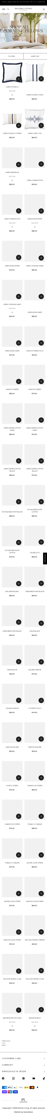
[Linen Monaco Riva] (34, 72)
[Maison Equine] (12, 732)
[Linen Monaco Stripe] (12, 119)
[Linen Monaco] (12, 72)
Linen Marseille (12, 172)
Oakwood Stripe (34, 786)
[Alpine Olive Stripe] (34, 848)
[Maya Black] (34, 616)
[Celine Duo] (34, 536)
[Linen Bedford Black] (34, 577)
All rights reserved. (37, 1108)
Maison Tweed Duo (34, 351)
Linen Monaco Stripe (12, 133)
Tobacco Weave (34, 824)
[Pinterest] (23, 1078)
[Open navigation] (4, 9)
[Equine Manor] (34, 655)
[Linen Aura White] (34, 204)
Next (4, 1045)
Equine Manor (34, 670)
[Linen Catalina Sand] (34, 251)
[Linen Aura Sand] (34, 290)
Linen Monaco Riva (34, 95)
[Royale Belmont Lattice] (34, 495)
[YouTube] (34, 1078)
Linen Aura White (34, 219)
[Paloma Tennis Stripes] (34, 925)
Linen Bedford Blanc (12, 631)
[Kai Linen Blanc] (12, 577)
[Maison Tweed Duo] (34, 336)
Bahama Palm (35, 1018)
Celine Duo (35, 553)
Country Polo (34, 708)
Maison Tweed (12, 389)
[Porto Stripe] (12, 771)
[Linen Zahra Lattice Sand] (12, 413)
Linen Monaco (12, 87)
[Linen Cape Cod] (34, 119)
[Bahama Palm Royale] (12, 1003)
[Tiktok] (44, 1078)
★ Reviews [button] (45, 558)
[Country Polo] (34, 694)
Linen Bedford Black (34, 591)
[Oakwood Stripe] (34, 771)
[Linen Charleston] (34, 157)
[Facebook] (3, 1078)
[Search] (8, 9)
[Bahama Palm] (34, 1003)
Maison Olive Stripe (35, 901)
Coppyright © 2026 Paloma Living (15, 1108)
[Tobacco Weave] (34, 810)
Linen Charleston (35, 180)
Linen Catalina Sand (35, 266)
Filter (11, 56)
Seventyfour (28, 1112)
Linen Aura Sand (35, 312)
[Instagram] (13, 1078)
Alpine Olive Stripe (35, 863)
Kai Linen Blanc (12, 591)
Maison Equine (12, 747)
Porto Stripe (12, 786)
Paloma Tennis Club (12, 979)
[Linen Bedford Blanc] (12, 615)
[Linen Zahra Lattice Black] (12, 454)
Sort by (35, 56)
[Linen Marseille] (12, 157)
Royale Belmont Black (12, 512)
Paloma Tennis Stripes (35, 940)
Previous (6, 1041)
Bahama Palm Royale (12, 1018)
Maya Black (35, 631)
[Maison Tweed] (12, 375)
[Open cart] (43, 9)
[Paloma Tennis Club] (12, 964)
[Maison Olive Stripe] (34, 887)
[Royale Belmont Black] (12, 495)
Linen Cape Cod (35, 133)
